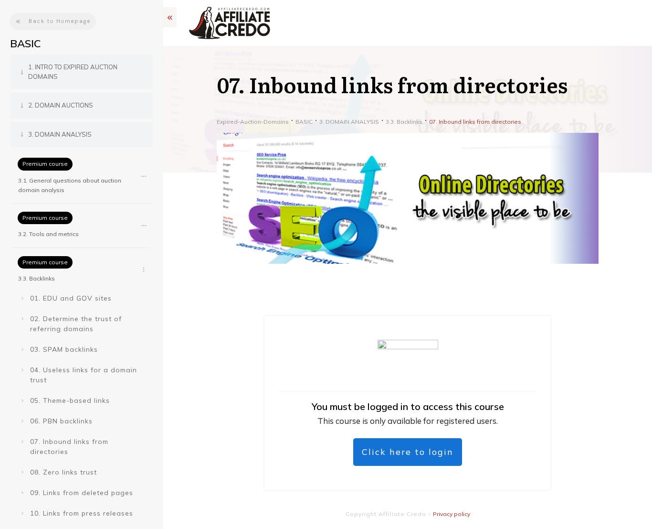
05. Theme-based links (70, 400)
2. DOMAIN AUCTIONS (60, 105)
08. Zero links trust (63, 472)
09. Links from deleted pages (81, 492)
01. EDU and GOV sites (71, 298)
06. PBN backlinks (61, 421)
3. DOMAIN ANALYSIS (60, 134)
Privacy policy (451, 514)
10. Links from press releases (81, 513)
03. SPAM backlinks (64, 349)
